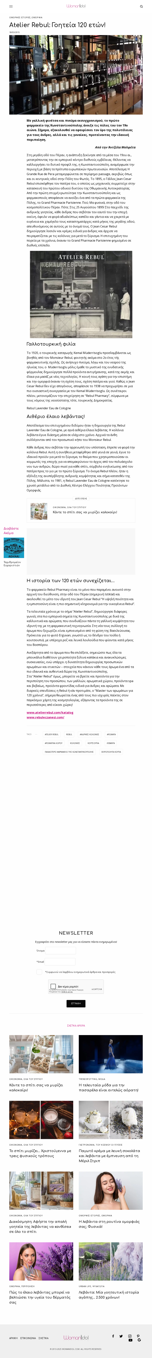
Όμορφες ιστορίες (20, 17)
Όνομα (40, 950)
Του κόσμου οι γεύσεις (109, 1144)
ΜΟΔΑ (101, 1079)
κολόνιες (75, 743)
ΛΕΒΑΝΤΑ (111, 743)
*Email (40, 961)
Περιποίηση (28, 1286)
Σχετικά (43, 1338)
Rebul (69, 734)
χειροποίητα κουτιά (111, 752)
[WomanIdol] (76, 6)
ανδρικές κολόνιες (89, 734)
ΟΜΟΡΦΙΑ (37, 17)
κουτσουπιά (93, 743)
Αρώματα (111, 734)
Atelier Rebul (51, 734)
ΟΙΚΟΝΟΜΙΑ (59, 507)
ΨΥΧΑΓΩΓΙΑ (98, 1286)
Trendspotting (88, 1079)
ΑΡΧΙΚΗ (13, 1338)
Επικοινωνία (28, 1338)
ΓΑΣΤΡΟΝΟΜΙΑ (87, 1144)
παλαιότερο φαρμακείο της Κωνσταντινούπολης (69, 752)
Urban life (85, 1286)
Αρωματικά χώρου (53, 743)
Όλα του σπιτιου (76, 507)
